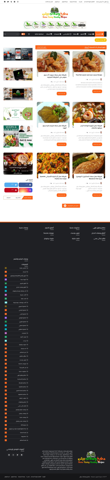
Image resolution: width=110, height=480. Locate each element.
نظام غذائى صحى (15, 406)
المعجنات (56, 34)
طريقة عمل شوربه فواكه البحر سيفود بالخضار (91, 126)
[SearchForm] (5, 34)
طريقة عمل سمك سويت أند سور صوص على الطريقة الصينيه (55, 76)
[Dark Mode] (23, 34)
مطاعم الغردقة (16, 383)
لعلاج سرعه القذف (49, 2)
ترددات (16, 341)
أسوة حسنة (15, 279)
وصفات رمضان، (15, 413)
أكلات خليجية (16, 295)
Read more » (97, 91)
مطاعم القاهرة (16, 387)
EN (54, 39)
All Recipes (15, 425)
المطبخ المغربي (16, 325)
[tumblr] (11, 1)
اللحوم (82, 34)
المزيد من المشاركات (72, 206)
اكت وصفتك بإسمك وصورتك (16, 291)
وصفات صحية (15, 417)
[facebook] (4, 1)
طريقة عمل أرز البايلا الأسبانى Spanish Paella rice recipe (53, 177)
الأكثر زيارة (18, 198)
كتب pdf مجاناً (16, 368)
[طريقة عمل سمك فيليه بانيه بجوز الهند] (53, 115)
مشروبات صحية (15, 371)
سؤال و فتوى (15, 356)
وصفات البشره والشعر (15, 410)
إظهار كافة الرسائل (41, 47)
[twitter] (8, 1)
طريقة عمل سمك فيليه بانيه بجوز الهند (55, 126)
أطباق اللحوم (15, 283)
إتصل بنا (80, 2)
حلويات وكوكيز (15, 345)
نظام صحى (66, 34)
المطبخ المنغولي (16, 329)
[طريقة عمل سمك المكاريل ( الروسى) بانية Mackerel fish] (88, 166)
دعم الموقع (57, 2)
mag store (16, 436)
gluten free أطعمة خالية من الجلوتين (15, 429)
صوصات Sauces (15, 364)
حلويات (90, 34)
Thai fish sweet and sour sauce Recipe (89, 74)
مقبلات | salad (15, 398)
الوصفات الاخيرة (27, 198)
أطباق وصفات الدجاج (15, 287)
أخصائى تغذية (15, 268)
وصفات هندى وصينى (15, 421)
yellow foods (16, 440)
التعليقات (8, 198)
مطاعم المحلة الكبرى (16, 390)
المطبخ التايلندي (16, 310)
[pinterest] (14, 1)
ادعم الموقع (7, 477)
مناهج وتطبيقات (16, 402)
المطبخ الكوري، (16, 322)
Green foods (16, 433)
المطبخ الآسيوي (15, 306)
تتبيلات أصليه (16, 337)
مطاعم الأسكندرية (16, 379)
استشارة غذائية (39, 34)
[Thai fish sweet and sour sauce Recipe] (88, 64)
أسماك (48, 34)
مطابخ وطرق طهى (15, 375)
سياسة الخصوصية (73, 2)
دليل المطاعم (16, 352)
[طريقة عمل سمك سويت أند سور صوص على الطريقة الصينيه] (53, 64)
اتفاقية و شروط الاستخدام (89, 2)
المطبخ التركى (15, 314)
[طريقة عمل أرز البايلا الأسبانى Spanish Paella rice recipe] (53, 166)
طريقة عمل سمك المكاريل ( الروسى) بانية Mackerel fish (89, 177)
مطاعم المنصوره (16, 394)
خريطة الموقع (65, 2)
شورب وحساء (15, 360)
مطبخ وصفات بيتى (84, 477)
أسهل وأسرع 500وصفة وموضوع (16, 276)
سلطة (75, 34)
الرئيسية (98, 34)
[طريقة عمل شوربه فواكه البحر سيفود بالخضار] (88, 115)
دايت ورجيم (15, 348)
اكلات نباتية (15, 299)
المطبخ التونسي (16, 318)
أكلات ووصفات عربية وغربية (15, 302)
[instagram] (17, 1)
